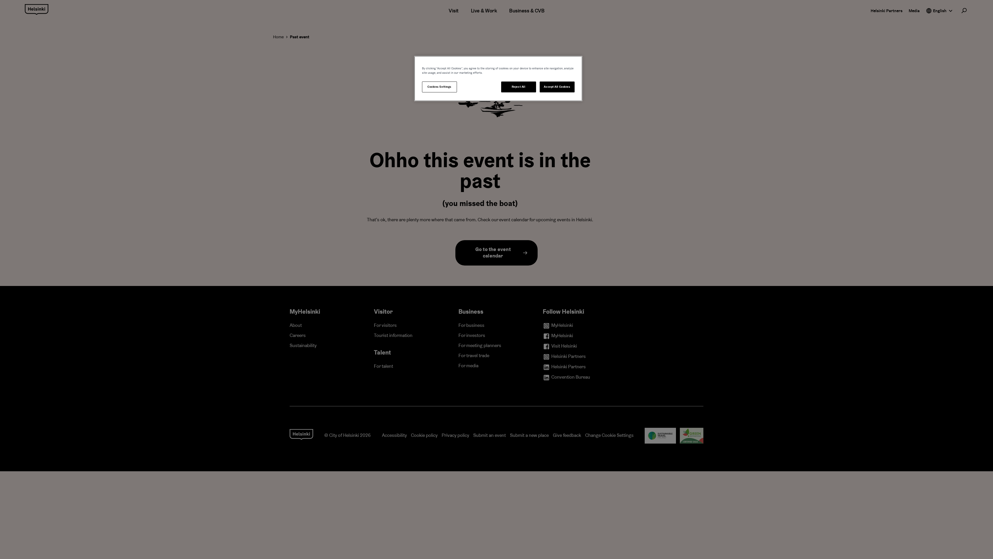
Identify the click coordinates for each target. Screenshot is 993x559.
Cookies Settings (439, 86)
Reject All (518, 86)
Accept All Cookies (557, 86)
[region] (498, 78)
